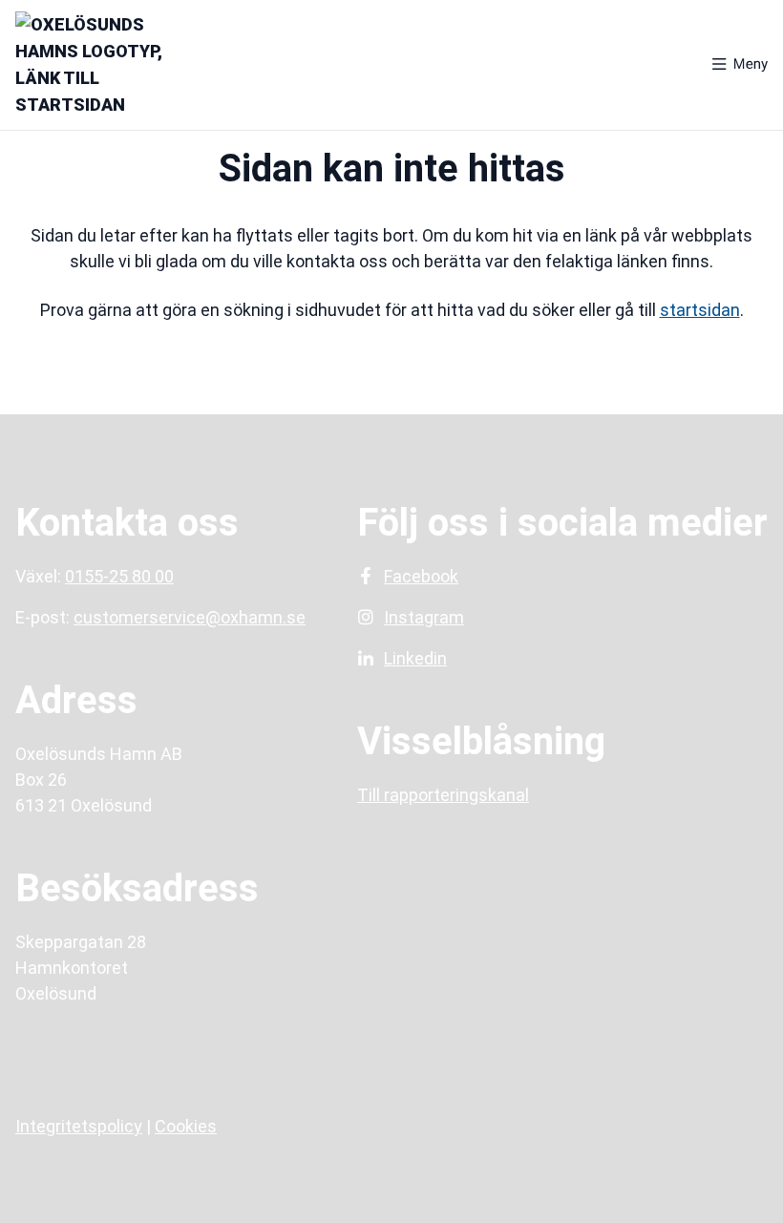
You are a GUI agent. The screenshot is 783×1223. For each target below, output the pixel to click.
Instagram (424, 617)
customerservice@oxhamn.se (190, 617)
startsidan (700, 310)
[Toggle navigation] (740, 65)
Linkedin (415, 658)
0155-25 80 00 (119, 576)
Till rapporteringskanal (443, 795)
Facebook (421, 576)
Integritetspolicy (78, 1126)
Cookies (186, 1126)
